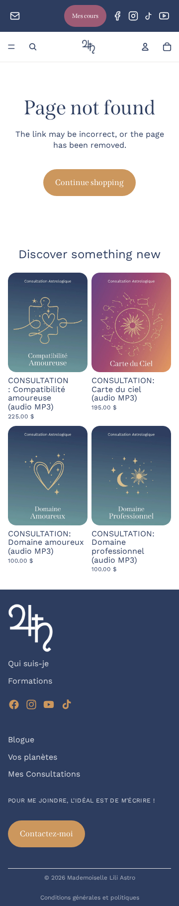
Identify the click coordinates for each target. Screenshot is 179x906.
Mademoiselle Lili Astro (101, 877)
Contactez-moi (46, 833)
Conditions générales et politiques (89, 897)
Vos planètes (32, 756)
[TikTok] (149, 16)
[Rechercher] (33, 47)
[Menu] (11, 46)
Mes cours (85, 15)
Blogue (21, 739)
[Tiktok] (67, 704)
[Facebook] (117, 16)
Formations (30, 681)
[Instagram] (133, 16)
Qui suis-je (28, 663)
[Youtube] (49, 704)
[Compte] (145, 47)
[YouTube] (164, 16)
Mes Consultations (44, 774)
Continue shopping (89, 182)
